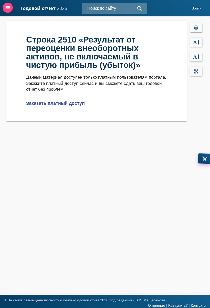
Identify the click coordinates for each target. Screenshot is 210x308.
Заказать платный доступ (55, 103)
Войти (197, 8)
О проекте (156, 305)
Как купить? (178, 305)
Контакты (198, 305)
